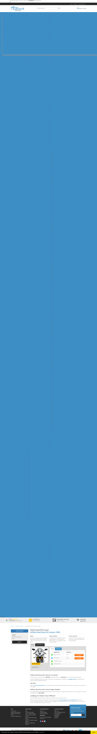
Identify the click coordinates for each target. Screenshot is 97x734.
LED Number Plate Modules (80, 153)
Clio (54, 321)
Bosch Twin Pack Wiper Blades (81, 122)
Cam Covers (54, 539)
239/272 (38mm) (31, 84)
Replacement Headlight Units (10, 150)
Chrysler (32, 462)
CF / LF (54, 204)
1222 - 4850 (56, 257)
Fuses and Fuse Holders (56, 595)
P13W (52, 75)
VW (51, 397)
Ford (52, 219)
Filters (5, 538)
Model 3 (55, 376)
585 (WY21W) (54, 34)
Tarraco (55, 354)
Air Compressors (78, 437)
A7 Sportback (56, 165)
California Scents (31, 433)
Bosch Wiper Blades (32, 118)
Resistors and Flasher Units (10, 76)
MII (54, 353)
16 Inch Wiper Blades (55, 128)
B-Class (55, 263)
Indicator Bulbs (7, 19)
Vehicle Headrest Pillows (80, 472)
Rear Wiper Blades (78, 121)
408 (54, 304)
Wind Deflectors (7, 454)
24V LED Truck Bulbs (8, 77)
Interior (5, 544)
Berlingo (55, 190)
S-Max (54, 229)
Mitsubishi (32, 495)
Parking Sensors (78, 461)
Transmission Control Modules (11, 585)
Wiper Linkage (30, 596)
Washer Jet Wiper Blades (80, 124)
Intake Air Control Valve (56, 550)
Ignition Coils (54, 573)
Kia (30, 485)
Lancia (52, 244)
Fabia (54, 362)
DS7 (54, 211)
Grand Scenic (56, 323)
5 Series (55, 177)
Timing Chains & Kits (32, 534)
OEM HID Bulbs (7, 100)
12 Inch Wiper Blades (55, 122)
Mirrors (5, 552)
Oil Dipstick (53, 552)
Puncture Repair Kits (79, 438)
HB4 (28, 27)
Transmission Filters (79, 558)
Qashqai (55, 294)
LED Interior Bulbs (7, 71)
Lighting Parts (7, 556)
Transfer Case (7, 584)
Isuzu (31, 479)
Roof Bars (6, 452)
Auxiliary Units (7, 154)
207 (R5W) (76, 22)
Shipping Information (16, 712)
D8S (28, 112)
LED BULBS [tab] (58, 649)
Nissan (52, 292)
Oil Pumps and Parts (55, 555)
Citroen (31, 464)
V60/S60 (55, 392)
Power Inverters (54, 469)
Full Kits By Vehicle (31, 452)
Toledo (55, 355)
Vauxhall (53, 379)
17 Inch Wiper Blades (55, 129)
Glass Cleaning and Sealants (58, 440)
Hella (28, 125)
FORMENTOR (56, 200)
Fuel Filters (76, 555)
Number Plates (7, 554)
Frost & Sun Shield (78, 470)
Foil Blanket (77, 469)
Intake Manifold (54, 551)
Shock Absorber (78, 584)
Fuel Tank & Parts (78, 565)
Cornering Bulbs (7, 16)
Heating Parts (30, 577)
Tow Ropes (53, 477)
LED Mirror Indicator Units (9, 153)
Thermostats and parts (32, 580)
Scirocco (55, 416)
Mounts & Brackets (78, 173)
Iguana (29, 122)
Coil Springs (77, 581)
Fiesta (54, 222)
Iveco (52, 233)
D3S (28, 106)
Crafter (55, 404)
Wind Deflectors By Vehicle (80, 452)
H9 (27, 22)
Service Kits (6, 583)
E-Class (55, 269)
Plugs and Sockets (31, 546)
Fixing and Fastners (55, 593)
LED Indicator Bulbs (8, 60)
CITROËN (53, 188)
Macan (55, 313)
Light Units (5, 147)
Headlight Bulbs (7, 14)
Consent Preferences (16, 716)
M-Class (55, 274)
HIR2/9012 (53, 113)
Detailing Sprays (54, 441)
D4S (28, 109)
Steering (5, 546)
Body (5, 531)
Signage (6, 555)
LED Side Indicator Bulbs (9, 69)
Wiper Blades (6, 117)
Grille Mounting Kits (78, 170)
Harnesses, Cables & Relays (80, 100)
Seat (52, 345)
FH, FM (54, 388)
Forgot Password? (82, 4)
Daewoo (32, 468)
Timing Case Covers (32, 532)
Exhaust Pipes (77, 543)
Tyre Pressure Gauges (79, 440)
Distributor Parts (54, 571)
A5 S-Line (55, 161)
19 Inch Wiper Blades (55, 132)
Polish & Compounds (56, 435)
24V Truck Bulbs (7, 36)
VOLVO (52, 386)
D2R (28, 103)
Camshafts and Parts (56, 540)
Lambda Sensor (78, 547)
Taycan (55, 315)
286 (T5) (5, 95)
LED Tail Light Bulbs (8, 65)
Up (54, 427)
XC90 (54, 395)
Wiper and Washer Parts (9, 550)
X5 (54, 183)
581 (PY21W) (53, 31)
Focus (54, 223)
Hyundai (32, 477)
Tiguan (55, 419)
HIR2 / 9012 (29, 58)
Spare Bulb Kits (77, 457)
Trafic (54, 330)
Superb (55, 371)
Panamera (55, 314)
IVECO (31, 481)
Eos (54, 405)
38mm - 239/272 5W (8, 49)
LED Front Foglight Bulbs (9, 58)
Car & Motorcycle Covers (9, 438)
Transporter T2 (56, 423)
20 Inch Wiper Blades (56, 133)
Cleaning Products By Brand (10, 436)
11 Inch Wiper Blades (55, 121)
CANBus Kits (77, 169)
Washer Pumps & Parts (32, 599)
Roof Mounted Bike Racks (57, 457)
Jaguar (31, 482)
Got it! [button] (93, 732)
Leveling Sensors (78, 583)
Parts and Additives (79, 548)
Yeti (54, 372)
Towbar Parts (7, 548)
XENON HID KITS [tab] (40, 644)
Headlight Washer (31, 593)
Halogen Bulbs (6, 12)
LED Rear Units (7, 151)
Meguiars (76, 433)
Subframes (77, 587)
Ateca (54, 347)
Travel (4, 450)
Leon (54, 351)
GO (83, 715)
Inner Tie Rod (54, 580)
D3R (28, 105)
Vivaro (54, 383)
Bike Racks (6, 456)
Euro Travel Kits (77, 454)
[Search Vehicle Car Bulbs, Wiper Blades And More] (59, 8)
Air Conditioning (31, 571)
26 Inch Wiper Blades (56, 141)
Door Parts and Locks (79, 572)
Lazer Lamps (7, 155)
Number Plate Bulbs (8, 26)
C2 (54, 191)
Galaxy (55, 226)
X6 (54, 185)
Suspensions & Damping (9, 547)
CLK (54, 267)
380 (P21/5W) (77, 28)
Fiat (51, 214)
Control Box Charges (56, 542)
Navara (55, 293)
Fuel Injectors (77, 562)
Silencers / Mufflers (78, 550)
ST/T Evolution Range (79, 174)
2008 (54, 298)
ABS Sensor (77, 530)
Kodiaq (55, 364)
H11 (27, 23)
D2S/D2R (53, 114)
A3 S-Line (55, 155)
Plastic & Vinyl (54, 444)
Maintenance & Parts (8, 528)
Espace (55, 322)
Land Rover (53, 248)
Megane (55, 327)
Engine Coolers (30, 573)
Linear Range (77, 171)
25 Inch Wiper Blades (56, 140)
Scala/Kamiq (56, 370)
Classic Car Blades (78, 128)
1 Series (55, 174)
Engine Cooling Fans (32, 575)
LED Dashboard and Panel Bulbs (11, 72)
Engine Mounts (54, 547)
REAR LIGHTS (35, 667)
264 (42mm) (30, 85)
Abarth (31, 453)
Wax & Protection (55, 437)
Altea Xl (55, 346)
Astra (54, 380)
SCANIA (52, 339)
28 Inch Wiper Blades (56, 142)
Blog (26, 711)
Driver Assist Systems (32, 544)
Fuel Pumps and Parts (79, 563)
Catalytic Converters (79, 539)
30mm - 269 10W (7, 48)
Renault (31, 502)
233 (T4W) (76, 23)
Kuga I (54, 227)
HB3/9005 (53, 110)
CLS (54, 268)
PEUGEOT (53, 297)
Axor (54, 261)
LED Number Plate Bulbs (9, 67)
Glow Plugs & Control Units (57, 572)
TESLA (52, 375)
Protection (53, 599)
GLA (54, 273)
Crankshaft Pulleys (55, 544)
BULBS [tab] (32, 644)
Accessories (54, 446)
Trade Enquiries (43, 712)
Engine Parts (6, 535)
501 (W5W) (76, 24)
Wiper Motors (30, 597)
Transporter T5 (56, 424)
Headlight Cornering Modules (81, 106)
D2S (28, 104)
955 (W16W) (30, 40)
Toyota (31, 513)
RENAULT (52, 318)
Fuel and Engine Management (11, 539)
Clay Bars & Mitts (55, 436)
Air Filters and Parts (78, 554)
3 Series (55, 175)
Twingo (55, 335)
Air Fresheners (7, 433)
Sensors (53, 558)
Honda (31, 476)
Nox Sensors (77, 567)
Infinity (31, 478)
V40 (54, 391)
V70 (54, 394)
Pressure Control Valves (80, 568)
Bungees (53, 476)
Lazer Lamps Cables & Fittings (81, 181)
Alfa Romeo (32, 454)
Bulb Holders (77, 593)
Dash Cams (6, 457)
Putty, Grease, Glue (55, 600)
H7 (27, 19)
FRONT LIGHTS (35, 663)
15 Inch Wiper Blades (55, 126)
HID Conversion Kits (8, 101)
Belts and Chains (8, 530)
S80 (54, 390)
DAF (52, 203)
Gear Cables (7, 579)
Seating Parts (77, 573)
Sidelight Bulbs (7, 18)
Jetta (54, 409)
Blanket (76, 466)
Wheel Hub (76, 591)
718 (54, 309)
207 (54, 300)
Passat (55, 413)
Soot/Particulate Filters (79, 551)
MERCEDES (53, 256)
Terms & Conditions (15, 730)
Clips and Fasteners (55, 531)
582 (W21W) (53, 32)
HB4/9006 (53, 112)
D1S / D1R (29, 69)
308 (54, 302)
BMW (52, 173)
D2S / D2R (29, 71)
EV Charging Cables (8, 524)
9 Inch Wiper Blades (55, 118)
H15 (28, 24)
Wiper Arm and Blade (79, 126)
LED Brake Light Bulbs (8, 64)
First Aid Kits (77, 468)
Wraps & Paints (7, 444)
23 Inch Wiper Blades (56, 137)
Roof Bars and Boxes (8, 613)
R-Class (55, 276)
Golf (54, 408)
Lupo (54, 412)
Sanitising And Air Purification (10, 441)
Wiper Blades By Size (8, 120)
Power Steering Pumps (56, 583)
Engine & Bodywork (55, 448)
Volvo (31, 517)
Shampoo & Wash (55, 433)
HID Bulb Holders (78, 103)
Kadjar (54, 325)
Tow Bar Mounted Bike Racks (57, 458)
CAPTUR (55, 319)
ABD (28, 124)
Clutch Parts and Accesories (10, 572)
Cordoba (55, 349)
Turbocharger (54, 562)
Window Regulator (55, 535)
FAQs (12, 715)
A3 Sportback (56, 157)
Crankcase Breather (55, 543)
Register (75, 4)
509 (4, 96)
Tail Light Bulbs (7, 24)
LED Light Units (7, 610)
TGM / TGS (55, 252)
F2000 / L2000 (56, 251)
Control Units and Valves (33, 572)
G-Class (55, 270)
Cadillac (32, 460)
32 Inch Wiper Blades (56, 145)
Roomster (55, 368)
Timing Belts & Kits (31, 531)
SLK (54, 277)
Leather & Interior (55, 442)
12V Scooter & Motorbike (9, 34)
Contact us (13, 711)
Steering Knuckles (78, 585)
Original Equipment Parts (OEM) (11, 104)
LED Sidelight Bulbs (8, 59)
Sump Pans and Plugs (56, 559)
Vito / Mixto (56, 284)
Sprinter (55, 278)
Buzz (54, 401)
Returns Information (15, 713)
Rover (31, 503)
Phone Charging (78, 476)
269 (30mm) (30, 87)
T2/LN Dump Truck (57, 280)
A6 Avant (55, 163)
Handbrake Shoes (78, 536)
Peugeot (32, 498)
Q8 (54, 170)
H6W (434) (76, 26)
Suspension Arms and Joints (81, 588)
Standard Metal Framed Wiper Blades (83, 120)
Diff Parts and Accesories (9, 573)
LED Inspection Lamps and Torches (59, 597)
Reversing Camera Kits (79, 462)
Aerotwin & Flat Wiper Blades (81, 118)
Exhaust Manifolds (78, 542)
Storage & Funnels (55, 601)
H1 (27, 14)
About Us (42, 711)
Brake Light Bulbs (8, 23)
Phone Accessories (8, 468)
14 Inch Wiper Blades (55, 125)
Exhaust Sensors (78, 544)
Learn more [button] (41, 732)
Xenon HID (5, 99)
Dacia (31, 466)
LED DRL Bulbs (7, 62)
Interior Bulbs (7, 30)
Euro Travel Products (79, 456)
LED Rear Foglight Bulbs (9, 63)
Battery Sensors (31, 542)
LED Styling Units (31, 96)
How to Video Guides (30, 713)
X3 (54, 182)
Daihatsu (32, 469)
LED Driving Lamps (78, 163)
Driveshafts (6, 575)
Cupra (31, 465)
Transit (55, 231)
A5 (54, 159)
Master (55, 326)
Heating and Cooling (8, 542)
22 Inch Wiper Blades (56, 136)
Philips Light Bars (7, 157)
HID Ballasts (77, 101)
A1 (53, 150)
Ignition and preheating (9, 543)
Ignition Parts (54, 575)
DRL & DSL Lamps (78, 162)
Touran (55, 421)
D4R (28, 108)
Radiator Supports (55, 534)
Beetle (54, 400)
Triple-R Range (77, 175)
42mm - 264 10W (7, 51)
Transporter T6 (56, 425)
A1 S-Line (55, 151)
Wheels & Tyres (54, 438)
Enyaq (54, 360)
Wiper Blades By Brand (9, 118)
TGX (54, 253)
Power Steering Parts (55, 581)
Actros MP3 (56, 260)
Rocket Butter (77, 435)
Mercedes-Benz (33, 491)
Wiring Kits (76, 178)
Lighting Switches (78, 597)
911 (54, 310)
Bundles (53, 445)
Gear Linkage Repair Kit (9, 580)
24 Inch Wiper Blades (56, 138)
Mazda (31, 490)
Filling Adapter (7, 576)
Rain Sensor (30, 595)
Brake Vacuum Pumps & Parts (81, 534)
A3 (54, 154)
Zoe (54, 337)
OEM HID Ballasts (78, 108)
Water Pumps (54, 563)
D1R (28, 100)
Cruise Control (30, 543)
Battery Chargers (55, 466)
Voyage (55, 428)
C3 (54, 192)
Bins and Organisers (8, 464)
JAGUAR (52, 237)
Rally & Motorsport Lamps (80, 165)
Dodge (31, 470)
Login (71, 4)
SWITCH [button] (19, 642)
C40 (54, 387)
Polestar (32, 499)
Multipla (55, 215)
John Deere (53, 243)
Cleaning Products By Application (11, 435)
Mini (52, 286)
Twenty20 (29, 120)
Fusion (54, 224)
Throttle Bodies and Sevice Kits (58, 560)
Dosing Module (77, 540)
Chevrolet (32, 461)
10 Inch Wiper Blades (55, 120)
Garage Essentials (8, 551)
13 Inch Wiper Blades (55, 124)
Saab (31, 505)
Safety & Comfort (8, 465)
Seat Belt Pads (77, 473)
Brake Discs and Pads (79, 531)
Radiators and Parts (32, 579)
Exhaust (5, 536)
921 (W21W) (76, 43)
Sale (4, 604)
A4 (54, 158)
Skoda (31, 507)
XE (53, 239)
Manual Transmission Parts (10, 581)
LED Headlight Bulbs (8, 56)
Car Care (5, 432)
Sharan (55, 417)
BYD (31, 458)
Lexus (31, 487)
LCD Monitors (77, 460)
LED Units (6, 73)
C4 (54, 194)
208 (54, 301)
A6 (54, 162)
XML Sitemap (30, 730)
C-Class (55, 264)
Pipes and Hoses (55, 556)
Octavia (55, 366)
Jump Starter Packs (8, 526)
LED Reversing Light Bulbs (9, 68)
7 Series (55, 178)
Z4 (54, 186)
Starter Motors (30, 547)
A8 (54, 166)
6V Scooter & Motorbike (9, 35)
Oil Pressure (53, 554)
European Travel (7, 458)
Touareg (55, 420)
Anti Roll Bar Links (78, 580)
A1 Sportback (56, 153)
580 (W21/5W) (77, 31)
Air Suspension (77, 579)
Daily (54, 235)
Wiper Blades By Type (9, 121)
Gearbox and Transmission (10, 540)
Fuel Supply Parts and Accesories (82, 564)
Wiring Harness (30, 551)
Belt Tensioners (30, 530)
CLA (54, 265)
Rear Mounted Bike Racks (57, 456)
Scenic (55, 329)
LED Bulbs (5, 55)
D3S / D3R (29, 72)
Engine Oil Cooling (31, 576)
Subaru (31, 510)
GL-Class (55, 272)
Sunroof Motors (78, 575)
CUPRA (52, 199)
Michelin (29, 121)
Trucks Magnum (57, 333)
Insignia (55, 382)
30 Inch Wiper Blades (56, 144)
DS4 (54, 210)
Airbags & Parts (78, 571)
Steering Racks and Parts (56, 584)
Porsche (53, 308)
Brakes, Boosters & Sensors (80, 535)
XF (53, 206)
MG (30, 493)
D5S (28, 110)
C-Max (54, 220)
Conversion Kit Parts (8, 103)
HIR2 (28, 28)
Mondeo (55, 228)
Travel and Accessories (9, 614)
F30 (54, 179)
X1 (53, 181)
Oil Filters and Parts (78, 556)
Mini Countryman (57, 289)
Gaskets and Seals (55, 548)
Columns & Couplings (56, 579)
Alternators (29, 540)
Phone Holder (77, 477)
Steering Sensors (55, 585)
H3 (27, 16)
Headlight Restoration (9, 440)
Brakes (5, 532)
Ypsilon (55, 245)
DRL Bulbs (6, 20)
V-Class (55, 281)
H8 (27, 20)
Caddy (55, 403)
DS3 (54, 196)
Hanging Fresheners (32, 435)
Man (31, 489)
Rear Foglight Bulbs (8, 22)
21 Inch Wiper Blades (55, 134)
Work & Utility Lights (78, 166)
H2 (27, 15)
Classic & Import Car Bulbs (10, 32)
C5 (54, 195)
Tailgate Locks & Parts (79, 576)
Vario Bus (55, 282)
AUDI (52, 149)
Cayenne (55, 312)
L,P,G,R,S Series (56, 342)
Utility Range (77, 177)
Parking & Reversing (8, 460)
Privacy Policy (23, 730)
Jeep (31, 483)
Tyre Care (6, 437)
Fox (54, 407)
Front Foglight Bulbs (8, 15)
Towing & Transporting (9, 466)
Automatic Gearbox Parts (10, 571)
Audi (75, 155)
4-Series (55, 341)
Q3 (54, 167)
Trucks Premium (57, 334)
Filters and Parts (7, 577)
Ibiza (54, 350)
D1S (28, 101)
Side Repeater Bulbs (8, 28)
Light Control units (78, 595)
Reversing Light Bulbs (8, 27)
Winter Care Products (9, 442)
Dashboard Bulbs (8, 31)
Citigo (54, 359)
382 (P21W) (53, 28)
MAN (52, 249)
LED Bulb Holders (7, 75)
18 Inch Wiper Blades (55, 130)
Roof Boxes (6, 453)
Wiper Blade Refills (78, 129)
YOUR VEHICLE (19, 631)
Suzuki (31, 511)
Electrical (6, 534)
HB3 (28, 26)
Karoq (54, 363)
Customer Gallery (29, 712)
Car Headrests (7, 462)
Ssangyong (32, 509)
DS (51, 208)
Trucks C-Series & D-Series (59, 331)
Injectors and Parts (78, 546)
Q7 (54, 169)
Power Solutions (7, 461)
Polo (54, 415)
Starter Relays (30, 548)
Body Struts (53, 530)
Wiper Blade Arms (78, 125)
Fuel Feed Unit (77, 560)
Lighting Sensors (78, 596)
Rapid (54, 367)
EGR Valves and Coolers (56, 546)
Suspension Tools (78, 589)
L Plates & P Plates (8, 469)
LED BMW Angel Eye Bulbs (33, 95)
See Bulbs (79, 655)
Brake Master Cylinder (79, 532)
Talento (55, 216)
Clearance (6, 606)
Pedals (52, 532)
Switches (29, 550)
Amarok (55, 399)
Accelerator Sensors (32, 539)
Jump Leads (54, 468)
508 (54, 305)
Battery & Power (7, 522)
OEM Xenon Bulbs (8, 612)
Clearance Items (44, 713)
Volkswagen (30, 149)
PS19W (52, 76)
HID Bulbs (76, 104)
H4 (27, 18)
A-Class (55, 259)
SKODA (52, 358)
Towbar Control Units (8, 593)
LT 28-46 (55, 411)
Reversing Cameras (79, 464)
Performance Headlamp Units (11, 149)
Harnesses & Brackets (9, 158)
